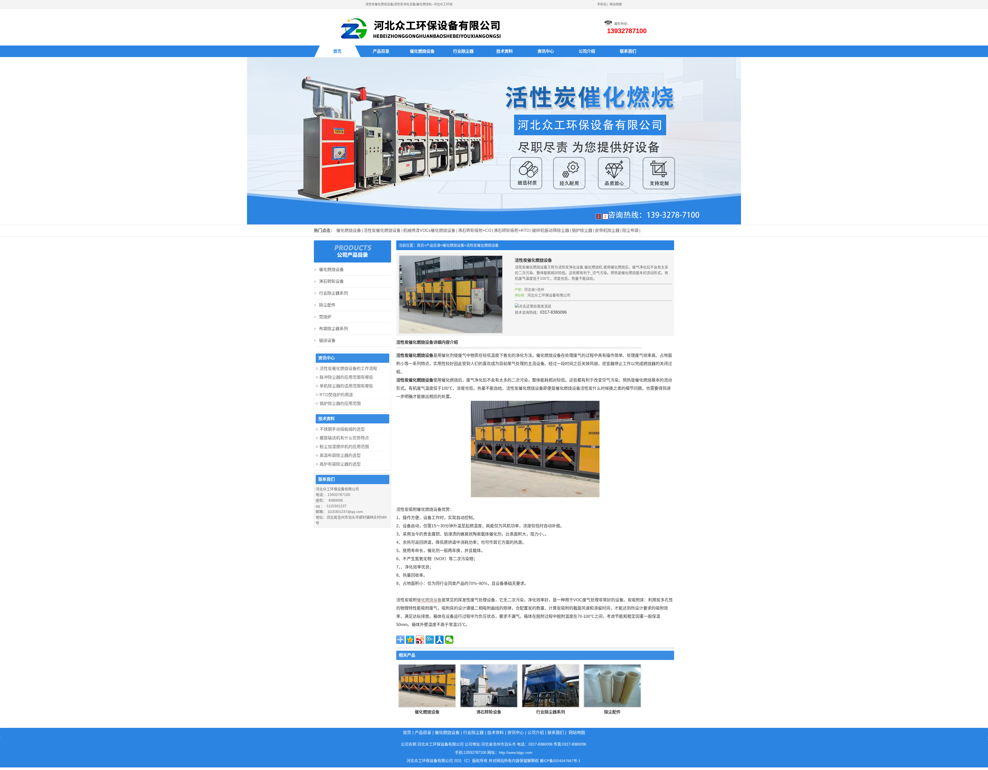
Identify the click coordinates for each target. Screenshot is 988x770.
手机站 (601, 4)
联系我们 (628, 51)
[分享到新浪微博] (420, 640)
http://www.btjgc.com (515, 752)
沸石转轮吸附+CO (474, 230)
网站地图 (616, 4)
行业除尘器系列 (550, 712)
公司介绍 (587, 51)
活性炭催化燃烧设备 (382, 230)
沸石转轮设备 (489, 712)
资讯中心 (545, 51)
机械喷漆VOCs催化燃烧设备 (429, 230)
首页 (337, 51)
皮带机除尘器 (607, 230)
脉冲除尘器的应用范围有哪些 (346, 377)
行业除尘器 (463, 51)
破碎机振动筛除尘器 (550, 230)
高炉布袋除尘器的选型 (340, 464)
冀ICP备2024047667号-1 (560, 761)
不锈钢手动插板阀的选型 (342, 429)
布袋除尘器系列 (333, 329)
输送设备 (327, 340)
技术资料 (504, 51)
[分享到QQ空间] (410, 640)
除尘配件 (612, 712)
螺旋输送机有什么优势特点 (344, 438)
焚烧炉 (325, 317)
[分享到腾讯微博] (430, 640)
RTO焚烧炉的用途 (336, 395)
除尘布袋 (630, 230)
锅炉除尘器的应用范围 (340, 403)
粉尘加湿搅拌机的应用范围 (344, 447)
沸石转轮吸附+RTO (512, 230)
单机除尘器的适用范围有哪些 (346, 386)
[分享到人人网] (439, 640)
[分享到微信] (449, 640)
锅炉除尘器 (582, 230)
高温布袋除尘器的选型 (340, 455)
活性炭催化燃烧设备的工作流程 (348, 368)
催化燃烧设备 (422, 51)
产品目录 (381, 51)
